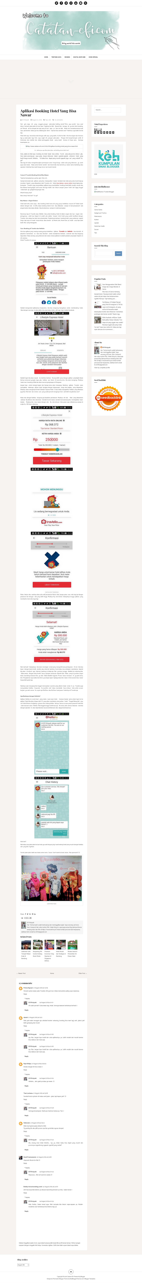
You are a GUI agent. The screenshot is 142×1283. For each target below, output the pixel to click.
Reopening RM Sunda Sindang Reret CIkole (37, 953)
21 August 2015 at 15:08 (40, 1093)
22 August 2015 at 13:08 (44, 1157)
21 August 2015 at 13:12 (35, 1017)
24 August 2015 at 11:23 (46, 1201)
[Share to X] (29, 918)
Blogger (83, 1277)
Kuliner (96, 219)
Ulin (50, 120)
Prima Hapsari (28, 988)
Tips (46, 120)
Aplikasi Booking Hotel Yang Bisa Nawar (48, 112)
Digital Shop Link (79, 57)
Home (46, 57)
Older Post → (83, 973)
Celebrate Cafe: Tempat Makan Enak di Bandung (26, 955)
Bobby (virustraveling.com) (33, 1187)
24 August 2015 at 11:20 (46, 1108)
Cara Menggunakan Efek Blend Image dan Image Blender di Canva (111, 286)
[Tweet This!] (27, 914)
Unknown (27, 1123)
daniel (26, 1017)
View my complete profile (102, 367)
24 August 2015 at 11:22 (46, 1140)
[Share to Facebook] (31, 918)
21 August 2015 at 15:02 (39, 1064)
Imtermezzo (98, 216)
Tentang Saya (56, 57)
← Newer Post (21, 973)
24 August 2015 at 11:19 (46, 1078)
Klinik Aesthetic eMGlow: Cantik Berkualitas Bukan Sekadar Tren (112, 318)
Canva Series (98, 210)
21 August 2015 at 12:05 (40, 988)
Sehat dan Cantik (99, 226)
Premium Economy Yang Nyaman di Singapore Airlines (49, 956)
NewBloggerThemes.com (77, 1279)
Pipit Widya (27, 1064)
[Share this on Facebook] (25, 914)
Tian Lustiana (28, 1093)
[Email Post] (21, 918)
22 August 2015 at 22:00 (50, 1187)
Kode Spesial (93, 57)
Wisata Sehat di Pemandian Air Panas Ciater (72, 953)
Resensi (67, 57)
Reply (25, 994)
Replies (27, 998)
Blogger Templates (90, 1279)
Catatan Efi (70, 1277)
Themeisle (56, 1279)
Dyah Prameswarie (30, 1157)
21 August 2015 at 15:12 (38, 1123)
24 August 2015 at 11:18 (46, 1034)
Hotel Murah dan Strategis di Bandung (61, 953)
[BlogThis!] (27, 918)
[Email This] (25, 918)
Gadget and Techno (100, 213)
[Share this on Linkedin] (35, 914)
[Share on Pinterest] (33, 914)
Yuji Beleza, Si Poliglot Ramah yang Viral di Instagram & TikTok (112, 303)
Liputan (96, 223)
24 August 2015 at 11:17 (46, 1002)
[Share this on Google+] (30, 914)
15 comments (59, 120)
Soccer (96, 229)
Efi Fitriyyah (32, 1002)
